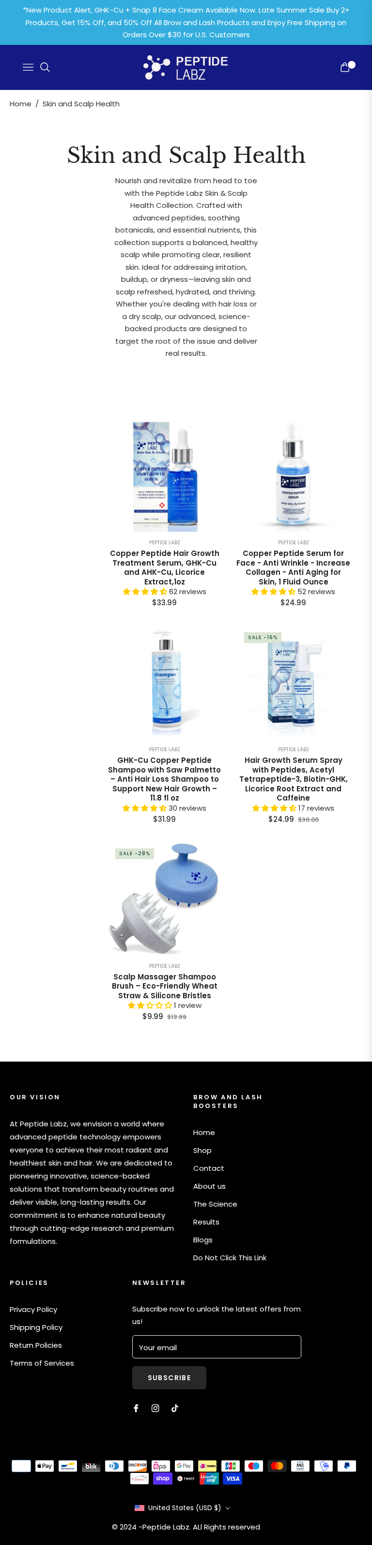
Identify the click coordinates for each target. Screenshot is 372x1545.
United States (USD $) (184, 1508)
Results (206, 1222)
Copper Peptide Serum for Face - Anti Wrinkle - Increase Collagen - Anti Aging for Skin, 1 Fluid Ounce (293, 567)
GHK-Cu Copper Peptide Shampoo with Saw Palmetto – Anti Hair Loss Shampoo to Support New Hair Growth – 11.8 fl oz (164, 779)
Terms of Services (42, 1363)
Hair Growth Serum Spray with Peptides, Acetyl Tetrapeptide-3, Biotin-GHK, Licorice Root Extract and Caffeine (293, 779)
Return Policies (36, 1345)
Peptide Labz (164, 542)
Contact (208, 1168)
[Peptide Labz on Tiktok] (177, 1407)
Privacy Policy (33, 1309)
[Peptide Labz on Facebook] (136, 1407)
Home (20, 104)
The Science (215, 1204)
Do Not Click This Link (229, 1258)
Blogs (203, 1240)
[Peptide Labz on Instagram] (155, 1407)
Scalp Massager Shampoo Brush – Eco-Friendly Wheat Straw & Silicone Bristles (164, 986)
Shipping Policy (36, 1327)
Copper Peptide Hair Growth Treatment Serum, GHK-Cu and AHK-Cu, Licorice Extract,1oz (164, 567)
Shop (202, 1150)
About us (209, 1186)
